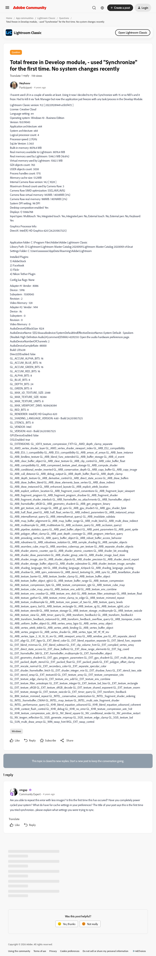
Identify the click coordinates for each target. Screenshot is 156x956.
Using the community (19, 951)
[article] (78, 808)
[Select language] (102, 7)
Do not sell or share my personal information (105, 951)
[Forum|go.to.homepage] (30, 7)
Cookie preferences (69, 951)
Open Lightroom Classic (132, 32)
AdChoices (140, 951)
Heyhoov (24, 83)
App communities (25, 18)
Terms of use (40, 951)
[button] (7, 9)
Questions (64, 18)
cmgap (23, 790)
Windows (16, 731)
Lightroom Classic (46, 18)
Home (9, 18)
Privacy (53, 951)
